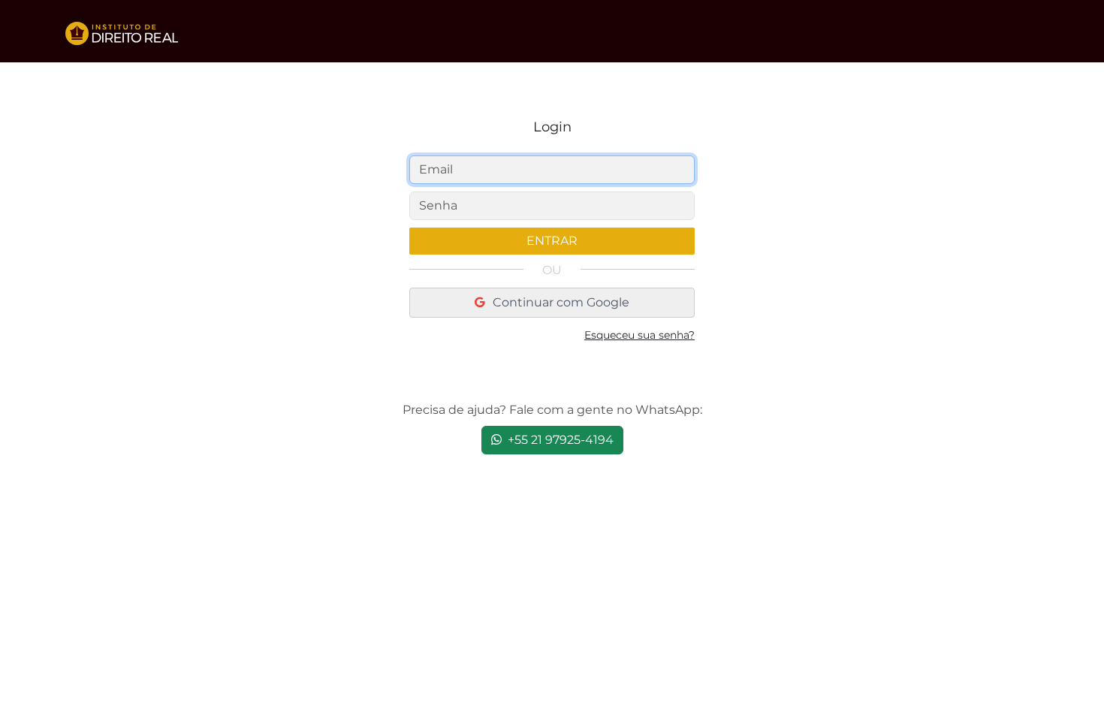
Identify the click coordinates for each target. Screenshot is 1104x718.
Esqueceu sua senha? (639, 335)
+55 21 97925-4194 (559, 440)
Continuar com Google (559, 302)
